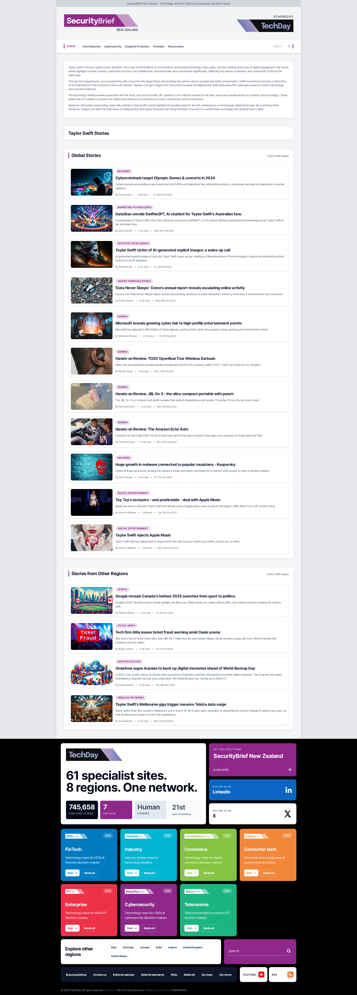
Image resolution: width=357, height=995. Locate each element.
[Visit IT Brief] (82, 891)
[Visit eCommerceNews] (201, 836)
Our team (207, 974)
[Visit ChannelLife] (142, 836)
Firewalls (158, 46)
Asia (113, 947)
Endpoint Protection (137, 46)
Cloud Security (91, 46)
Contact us (100, 974)
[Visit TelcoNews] (201, 891)
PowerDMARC (179, 990)
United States (119, 956)
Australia (128, 947)
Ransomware (176, 46)
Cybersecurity (112, 46)
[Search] (289, 46)
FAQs (174, 974)
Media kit (89, 873)
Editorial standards (152, 974)
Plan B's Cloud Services (130, 990)
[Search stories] (289, 951)
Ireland (172, 947)
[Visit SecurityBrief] (142, 891)
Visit (70, 873)
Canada (144, 947)
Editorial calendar (123, 974)
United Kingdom (192, 947)
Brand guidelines (76, 974)
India (159, 947)
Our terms (225, 974)
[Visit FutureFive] (261, 836)
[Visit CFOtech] (82, 836)
